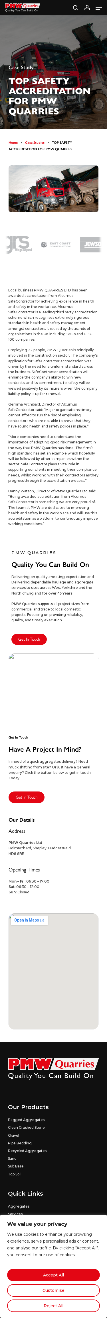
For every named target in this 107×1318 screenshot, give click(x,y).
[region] (53, 1266)
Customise (53, 1290)
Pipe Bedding (20, 1143)
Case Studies (35, 142)
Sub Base (16, 1166)
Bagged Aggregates (26, 1120)
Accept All (53, 1275)
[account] (87, 7)
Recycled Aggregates (27, 1151)
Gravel (13, 1135)
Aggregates (18, 1206)
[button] (99, 8)
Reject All (53, 1305)
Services (15, 1214)
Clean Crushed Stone (26, 1127)
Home (13, 142)
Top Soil (14, 1174)
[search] (75, 7)
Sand (12, 1158)
